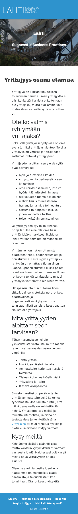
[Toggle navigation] (71, 11)
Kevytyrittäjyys (22, 503)
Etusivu (12, 499)
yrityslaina (19, 424)
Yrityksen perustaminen (36, 499)
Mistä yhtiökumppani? (48, 503)
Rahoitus (60, 499)
